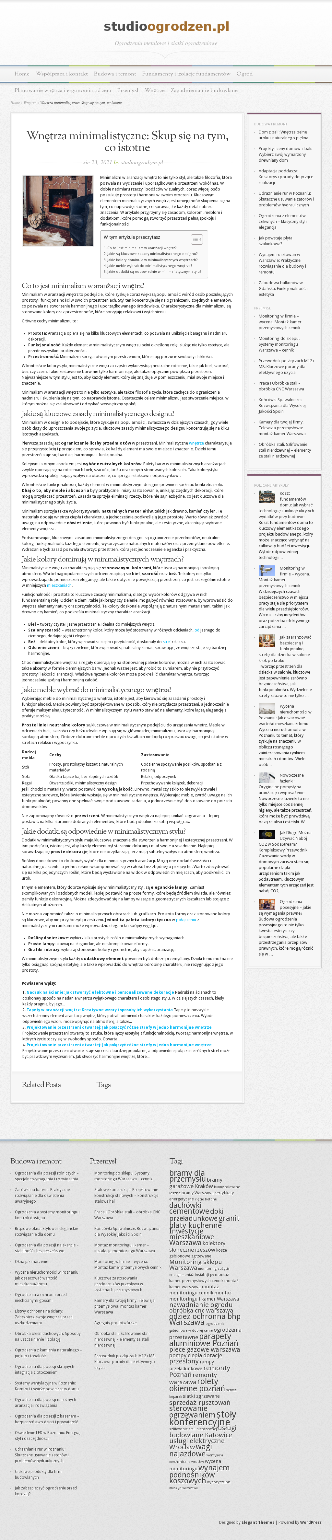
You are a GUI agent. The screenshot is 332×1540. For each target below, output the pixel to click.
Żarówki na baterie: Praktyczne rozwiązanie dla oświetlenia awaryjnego (42, 1195)
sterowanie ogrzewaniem (192, 1411)
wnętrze (196, 443)
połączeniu (186, 919)
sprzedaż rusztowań (200, 1403)
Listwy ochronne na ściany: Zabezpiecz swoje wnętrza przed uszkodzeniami (44, 1317)
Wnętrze (155, 90)
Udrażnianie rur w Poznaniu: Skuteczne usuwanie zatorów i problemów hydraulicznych (286, 199)
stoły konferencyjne (202, 1418)
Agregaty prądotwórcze (115, 1323)
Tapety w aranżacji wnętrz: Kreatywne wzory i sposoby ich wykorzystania (100, 1010)
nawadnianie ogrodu (201, 1305)
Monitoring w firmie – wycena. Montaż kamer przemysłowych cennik (280, 322)
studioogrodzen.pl (142, 162)
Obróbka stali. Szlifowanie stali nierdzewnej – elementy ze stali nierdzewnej (285, 450)
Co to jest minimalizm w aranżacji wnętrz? (142, 248)
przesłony (184, 1361)
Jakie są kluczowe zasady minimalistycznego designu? (152, 254)
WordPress (311, 1522)
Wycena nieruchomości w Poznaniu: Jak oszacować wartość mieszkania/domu (47, 1278)
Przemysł (127, 90)
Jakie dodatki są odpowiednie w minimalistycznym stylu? (154, 272)
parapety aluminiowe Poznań (203, 1340)
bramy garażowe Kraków (195, 1182)
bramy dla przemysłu (187, 1176)
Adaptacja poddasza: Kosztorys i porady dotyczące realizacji (286, 176)
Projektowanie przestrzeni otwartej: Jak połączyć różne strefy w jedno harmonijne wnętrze (119, 1027)
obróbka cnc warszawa (201, 1310)
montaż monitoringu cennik (194, 1290)
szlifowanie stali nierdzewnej (193, 1429)
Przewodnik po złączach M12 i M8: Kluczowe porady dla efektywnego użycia (286, 366)
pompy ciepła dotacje (195, 1355)
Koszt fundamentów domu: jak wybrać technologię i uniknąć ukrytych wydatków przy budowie (286, 505)
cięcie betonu (206, 1199)
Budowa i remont (115, 74)
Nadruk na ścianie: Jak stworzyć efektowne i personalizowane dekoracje (100, 992)
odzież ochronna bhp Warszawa (205, 1319)
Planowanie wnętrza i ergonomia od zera (63, 90)
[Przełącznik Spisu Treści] (193, 239)
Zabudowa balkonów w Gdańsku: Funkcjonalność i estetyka (283, 288)
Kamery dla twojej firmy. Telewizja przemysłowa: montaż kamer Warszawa (282, 428)
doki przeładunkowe (196, 1214)
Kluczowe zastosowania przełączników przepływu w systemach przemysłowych (118, 1284)
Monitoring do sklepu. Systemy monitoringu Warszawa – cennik (279, 344)
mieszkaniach (59, 585)
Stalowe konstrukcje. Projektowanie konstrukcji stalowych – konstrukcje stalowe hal (126, 1195)
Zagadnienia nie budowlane (204, 90)
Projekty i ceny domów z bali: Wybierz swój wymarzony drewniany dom (285, 154)
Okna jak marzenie (31, 1261)
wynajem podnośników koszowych (199, 1474)
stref (167, 642)
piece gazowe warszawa (204, 1349)
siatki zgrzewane (201, 1396)
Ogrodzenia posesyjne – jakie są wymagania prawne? (285, 907)
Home (22, 74)
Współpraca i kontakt (62, 74)
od (197, 630)
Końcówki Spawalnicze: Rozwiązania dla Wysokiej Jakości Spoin (282, 405)
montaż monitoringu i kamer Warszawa (204, 1296)
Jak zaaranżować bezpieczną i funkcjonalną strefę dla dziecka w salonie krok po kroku (285, 649)
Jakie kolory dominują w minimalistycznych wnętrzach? (152, 260)
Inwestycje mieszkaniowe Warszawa (191, 1237)
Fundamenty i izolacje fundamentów (186, 74)
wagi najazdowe (190, 1450)
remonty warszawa (193, 1378)
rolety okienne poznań (197, 1385)
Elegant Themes (258, 1522)
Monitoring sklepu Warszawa (195, 1264)
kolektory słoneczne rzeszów (197, 1246)
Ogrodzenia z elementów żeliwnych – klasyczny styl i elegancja (283, 221)
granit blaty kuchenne (204, 1222)
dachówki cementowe (189, 1208)
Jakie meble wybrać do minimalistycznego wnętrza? (149, 266)
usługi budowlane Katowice (203, 1431)
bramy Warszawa (198, 1192)
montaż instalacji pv (198, 1275)
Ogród (245, 74)
